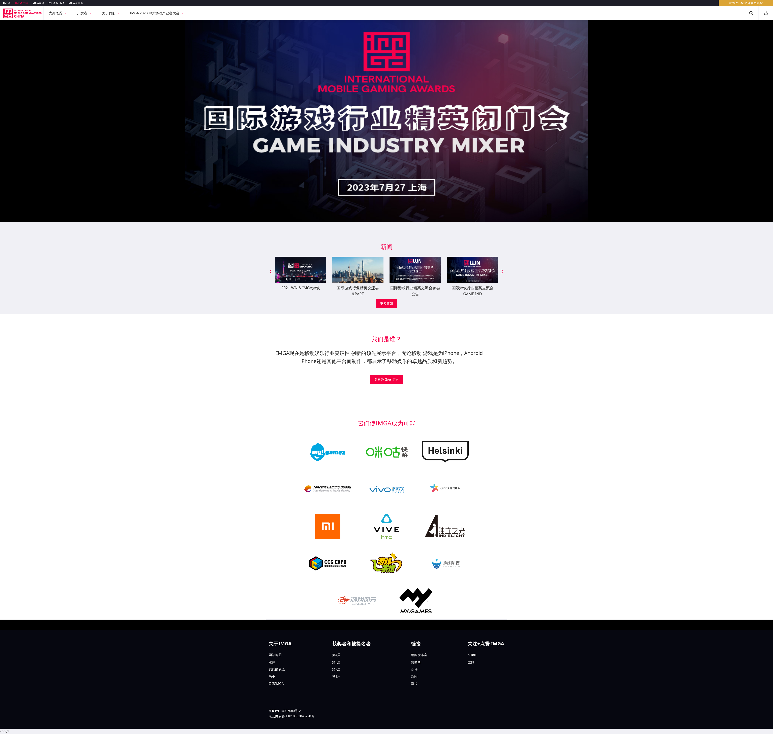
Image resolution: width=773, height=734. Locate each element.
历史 (272, 676)
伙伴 (414, 669)
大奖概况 (56, 13)
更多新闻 (386, 303)
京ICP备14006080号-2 (285, 711)
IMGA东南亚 (75, 3)
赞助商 (416, 662)
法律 (272, 662)
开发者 (82, 13)
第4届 (336, 655)
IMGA (6, 3)
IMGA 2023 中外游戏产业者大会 (155, 13)
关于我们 (109, 13)
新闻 (414, 676)
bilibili (472, 655)
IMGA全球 (37, 3)
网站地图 (275, 655)
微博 (471, 662)
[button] (271, 271)
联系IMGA (276, 683)
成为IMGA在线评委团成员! (746, 3)
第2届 (336, 669)
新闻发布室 (419, 655)
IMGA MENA (56, 3)
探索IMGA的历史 (386, 379)
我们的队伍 (277, 669)
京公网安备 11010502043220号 (291, 716)
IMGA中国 (21, 3)
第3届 (336, 662)
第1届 (336, 676)
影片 (414, 683)
